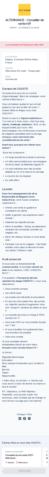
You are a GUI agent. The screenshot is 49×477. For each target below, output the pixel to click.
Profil (8, 77)
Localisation (11, 57)
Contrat (9, 68)
